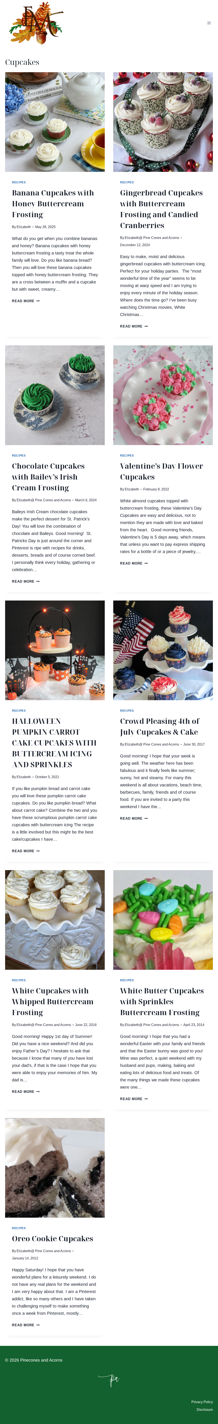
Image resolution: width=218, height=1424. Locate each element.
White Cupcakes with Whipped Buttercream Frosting (53, 1001)
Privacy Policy (202, 1402)
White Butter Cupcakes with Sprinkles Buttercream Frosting (162, 1001)
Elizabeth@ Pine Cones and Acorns (152, 238)
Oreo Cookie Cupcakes (52, 1238)
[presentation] (55, 122)
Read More (26, 301)
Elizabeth (24, 227)
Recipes (19, 182)
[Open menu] (209, 23)
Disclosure (205, 1409)
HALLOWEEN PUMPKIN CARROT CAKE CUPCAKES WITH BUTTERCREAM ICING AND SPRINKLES (54, 742)
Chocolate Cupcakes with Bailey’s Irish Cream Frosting (48, 477)
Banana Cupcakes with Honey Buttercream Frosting (53, 203)
